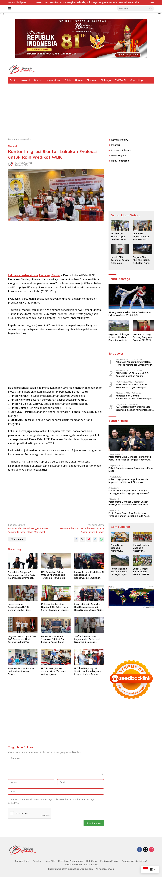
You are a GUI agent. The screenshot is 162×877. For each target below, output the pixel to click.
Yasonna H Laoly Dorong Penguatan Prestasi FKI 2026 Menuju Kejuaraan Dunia (143, 337)
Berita (13, 80)
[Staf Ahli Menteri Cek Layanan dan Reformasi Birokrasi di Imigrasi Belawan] (89, 625)
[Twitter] (145, 850)
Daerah (38, 80)
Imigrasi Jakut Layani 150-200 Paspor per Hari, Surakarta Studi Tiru (22, 639)
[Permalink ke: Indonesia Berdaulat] (10, 163)
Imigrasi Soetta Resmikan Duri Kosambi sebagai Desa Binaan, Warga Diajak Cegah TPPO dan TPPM (88, 607)
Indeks (94, 864)
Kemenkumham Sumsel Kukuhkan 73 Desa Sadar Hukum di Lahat (82, 528)
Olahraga (106, 80)
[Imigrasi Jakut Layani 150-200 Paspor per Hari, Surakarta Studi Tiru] (22, 625)
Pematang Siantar (49, 275)
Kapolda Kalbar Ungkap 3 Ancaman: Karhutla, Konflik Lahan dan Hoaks (141, 548)
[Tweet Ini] (82, 539)
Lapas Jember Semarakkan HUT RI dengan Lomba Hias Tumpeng (18, 607)
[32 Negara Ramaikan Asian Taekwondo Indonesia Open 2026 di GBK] (131, 296)
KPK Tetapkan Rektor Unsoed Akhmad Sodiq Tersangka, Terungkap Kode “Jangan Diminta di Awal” (54, 575)
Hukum (79, 80)
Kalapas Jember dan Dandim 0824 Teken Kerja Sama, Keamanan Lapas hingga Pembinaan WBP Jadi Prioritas (55, 607)
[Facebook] (139, 850)
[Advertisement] (81, 112)
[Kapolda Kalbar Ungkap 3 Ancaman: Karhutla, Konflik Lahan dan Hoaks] (142, 537)
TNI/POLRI (120, 80)
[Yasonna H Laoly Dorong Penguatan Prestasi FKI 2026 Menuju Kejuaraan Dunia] (143, 325)
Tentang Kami (22, 861)
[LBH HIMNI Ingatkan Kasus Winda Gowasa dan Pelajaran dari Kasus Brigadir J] (142, 225)
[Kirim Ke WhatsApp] (101, 539)
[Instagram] (151, 850)
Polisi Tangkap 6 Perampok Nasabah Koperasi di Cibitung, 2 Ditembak (128, 481)
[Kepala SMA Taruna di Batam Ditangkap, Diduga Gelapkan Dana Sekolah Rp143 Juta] (120, 249)
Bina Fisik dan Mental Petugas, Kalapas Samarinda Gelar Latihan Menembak (28, 528)
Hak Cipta (91, 861)
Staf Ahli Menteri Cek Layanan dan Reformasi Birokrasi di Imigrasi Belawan (87, 639)
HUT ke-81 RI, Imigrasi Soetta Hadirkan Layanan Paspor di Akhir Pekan (87, 671)
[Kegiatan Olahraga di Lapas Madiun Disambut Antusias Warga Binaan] (119, 325)
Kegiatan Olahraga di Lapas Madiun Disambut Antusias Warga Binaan (119, 337)
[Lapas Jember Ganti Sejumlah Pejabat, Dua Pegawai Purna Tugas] (56, 625)
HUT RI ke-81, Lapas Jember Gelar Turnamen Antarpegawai (54, 671)
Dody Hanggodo (120, 160)
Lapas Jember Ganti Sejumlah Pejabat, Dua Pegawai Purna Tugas (53, 639)
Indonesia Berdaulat (23, 163)
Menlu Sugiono (119, 155)
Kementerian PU (119, 139)
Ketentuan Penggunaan (70, 861)
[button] (151, 8)
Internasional (53, 80)
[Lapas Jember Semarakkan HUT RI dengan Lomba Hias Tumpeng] (22, 593)
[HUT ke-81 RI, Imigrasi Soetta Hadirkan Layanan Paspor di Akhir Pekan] (89, 657)
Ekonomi (91, 80)
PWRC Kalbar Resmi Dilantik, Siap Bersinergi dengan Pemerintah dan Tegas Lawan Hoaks (134, 408)
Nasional (25, 80)
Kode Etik (50, 861)
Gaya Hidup (136, 80)
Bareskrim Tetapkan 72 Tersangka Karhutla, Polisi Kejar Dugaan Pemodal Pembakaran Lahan (52, 2)
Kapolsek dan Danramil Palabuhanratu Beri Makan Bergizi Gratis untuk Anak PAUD (134, 397)
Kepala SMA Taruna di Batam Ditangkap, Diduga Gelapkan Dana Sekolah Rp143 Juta (120, 260)
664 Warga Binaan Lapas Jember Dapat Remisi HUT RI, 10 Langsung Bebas (119, 236)
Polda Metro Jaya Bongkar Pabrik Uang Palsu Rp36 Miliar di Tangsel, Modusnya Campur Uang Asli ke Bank (130, 458)
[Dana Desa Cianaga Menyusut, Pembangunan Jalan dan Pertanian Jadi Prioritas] (120, 537)
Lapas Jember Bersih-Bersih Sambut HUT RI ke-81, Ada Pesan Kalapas (142, 571)
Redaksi (37, 861)
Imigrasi (115, 145)
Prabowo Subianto (121, 150)
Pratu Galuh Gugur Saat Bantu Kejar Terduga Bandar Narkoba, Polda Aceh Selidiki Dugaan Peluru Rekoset (129, 514)
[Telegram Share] (95, 539)
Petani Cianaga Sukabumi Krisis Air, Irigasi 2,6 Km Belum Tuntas (120, 571)
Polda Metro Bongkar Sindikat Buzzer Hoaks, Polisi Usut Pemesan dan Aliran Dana (128, 503)
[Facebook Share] (76, 539)
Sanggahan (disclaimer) (134, 861)
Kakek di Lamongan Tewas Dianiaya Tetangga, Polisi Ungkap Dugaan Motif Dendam (129, 492)
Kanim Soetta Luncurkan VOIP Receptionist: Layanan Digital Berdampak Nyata (131, 386)
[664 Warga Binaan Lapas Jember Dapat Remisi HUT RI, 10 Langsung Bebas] (120, 225)
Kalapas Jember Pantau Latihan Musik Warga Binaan (21, 671)
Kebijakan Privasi (109, 861)
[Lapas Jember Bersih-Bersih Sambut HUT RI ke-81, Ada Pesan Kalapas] (142, 560)
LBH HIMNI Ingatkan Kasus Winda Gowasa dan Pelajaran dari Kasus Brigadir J (141, 236)
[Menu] (10, 8)
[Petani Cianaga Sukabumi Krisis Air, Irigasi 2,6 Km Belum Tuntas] (120, 560)
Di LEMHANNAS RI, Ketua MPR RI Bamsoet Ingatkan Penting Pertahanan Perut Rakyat (132, 374)
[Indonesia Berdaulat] (21, 68)
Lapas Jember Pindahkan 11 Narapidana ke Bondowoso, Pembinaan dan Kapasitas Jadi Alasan (89, 575)
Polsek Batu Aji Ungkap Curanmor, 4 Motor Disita (131, 469)
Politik (68, 80)
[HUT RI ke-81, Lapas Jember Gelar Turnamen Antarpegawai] (56, 657)
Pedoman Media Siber (76, 864)
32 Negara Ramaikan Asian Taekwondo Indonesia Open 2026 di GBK (130, 314)
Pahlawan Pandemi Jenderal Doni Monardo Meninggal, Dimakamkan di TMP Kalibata (134, 363)
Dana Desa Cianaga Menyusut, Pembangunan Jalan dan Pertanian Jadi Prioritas (118, 548)
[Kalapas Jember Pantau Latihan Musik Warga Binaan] (22, 657)
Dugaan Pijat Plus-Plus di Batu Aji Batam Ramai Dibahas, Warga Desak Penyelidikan (142, 260)
